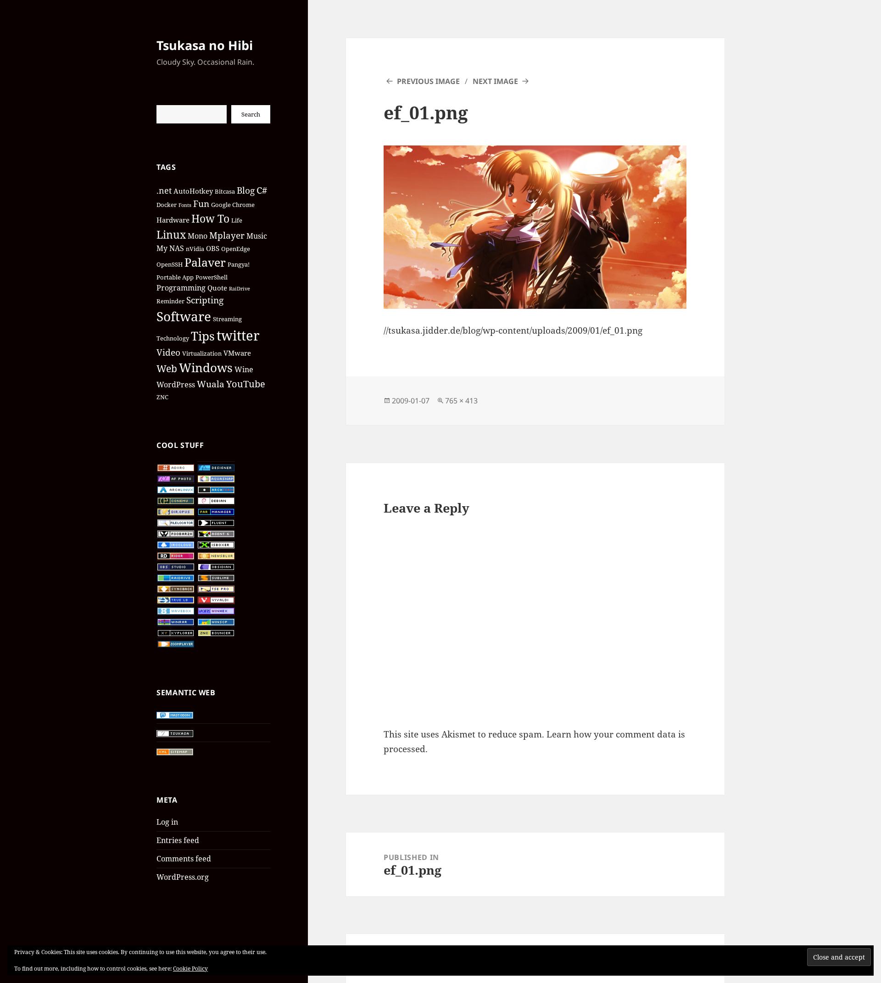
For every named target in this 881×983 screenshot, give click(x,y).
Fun (201, 203)
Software (183, 316)
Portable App (175, 277)
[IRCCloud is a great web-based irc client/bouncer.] (175, 544)
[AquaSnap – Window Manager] (216, 478)
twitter (238, 335)
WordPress (175, 384)
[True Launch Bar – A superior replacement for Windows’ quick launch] (175, 599)
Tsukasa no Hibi (204, 45)
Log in (167, 822)
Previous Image (428, 81)
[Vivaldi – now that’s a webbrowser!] (216, 599)
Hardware (173, 219)
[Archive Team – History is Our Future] (216, 489)
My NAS (170, 248)
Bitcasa (225, 191)
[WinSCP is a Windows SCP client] (216, 621)
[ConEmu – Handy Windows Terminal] (175, 500)
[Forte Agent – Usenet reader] (216, 533)
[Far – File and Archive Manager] (216, 511)
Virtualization (202, 353)
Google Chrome (233, 205)
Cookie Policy (190, 968)
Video (168, 352)
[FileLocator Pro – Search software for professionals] (175, 522)
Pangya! (239, 264)
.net (164, 190)
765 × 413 (461, 401)
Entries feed (177, 840)
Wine (243, 369)
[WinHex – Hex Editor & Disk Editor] (216, 610)
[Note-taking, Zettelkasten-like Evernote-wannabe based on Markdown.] (216, 566)
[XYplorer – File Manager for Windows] (175, 632)
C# (261, 190)
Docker (166, 205)
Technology (172, 338)
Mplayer (227, 235)
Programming (181, 287)
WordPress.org (182, 877)
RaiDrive (239, 288)
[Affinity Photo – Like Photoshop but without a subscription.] (175, 478)
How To (210, 218)
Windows (206, 367)
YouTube (245, 384)
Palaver (205, 262)
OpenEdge (235, 249)
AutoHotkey (193, 190)
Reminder (170, 301)
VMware (237, 352)
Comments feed (183, 859)
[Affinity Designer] (216, 467)
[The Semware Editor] (216, 588)
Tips (203, 336)
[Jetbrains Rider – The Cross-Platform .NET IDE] (175, 555)
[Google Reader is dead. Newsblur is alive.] (216, 555)
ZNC (162, 397)
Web (166, 368)
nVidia (195, 249)
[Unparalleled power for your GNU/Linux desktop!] (175, 489)
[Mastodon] (174, 714)
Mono (197, 235)
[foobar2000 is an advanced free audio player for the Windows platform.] (175, 533)
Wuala (210, 384)
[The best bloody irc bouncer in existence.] (216, 632)
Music (256, 235)
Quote (217, 287)
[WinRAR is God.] (175, 621)
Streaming (227, 319)
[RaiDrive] (175, 577)
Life (236, 220)
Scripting (204, 300)
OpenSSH (169, 264)
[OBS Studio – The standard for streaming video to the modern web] (175, 566)
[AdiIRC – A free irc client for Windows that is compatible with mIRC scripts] (175, 467)
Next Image (495, 81)
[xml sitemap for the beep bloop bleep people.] (174, 751)
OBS (212, 248)
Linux (171, 234)
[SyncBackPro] (175, 588)
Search (250, 114)
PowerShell (211, 277)
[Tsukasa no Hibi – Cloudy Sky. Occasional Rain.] (174, 733)
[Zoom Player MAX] (175, 643)
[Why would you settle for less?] (216, 500)
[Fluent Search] (216, 522)
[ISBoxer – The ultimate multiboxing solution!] (216, 544)
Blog (246, 190)
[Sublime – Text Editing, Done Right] (216, 577)
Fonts (184, 205)
